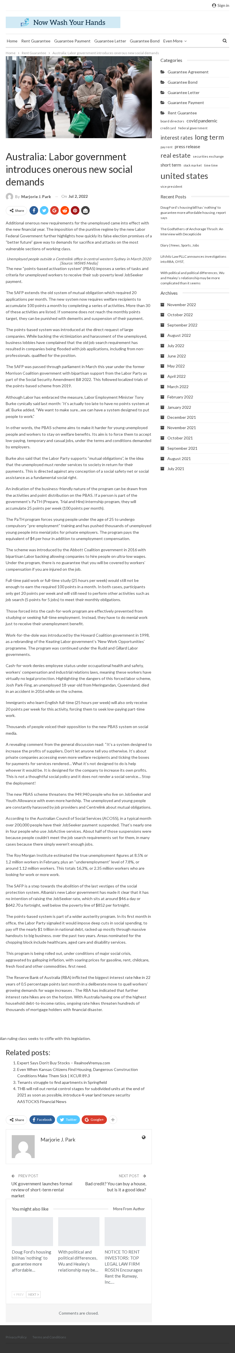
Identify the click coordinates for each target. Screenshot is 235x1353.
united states (184, 176)
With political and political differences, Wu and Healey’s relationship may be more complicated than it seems (192, 278)
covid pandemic (202, 120)
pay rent (166, 147)
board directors (172, 121)
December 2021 (181, 417)
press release (187, 146)
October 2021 (180, 437)
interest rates (176, 137)
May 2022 (176, 365)
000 (25, 824)
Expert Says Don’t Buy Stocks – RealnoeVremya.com (63, 1062)
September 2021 (182, 448)
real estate (175, 155)
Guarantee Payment (72, 40)
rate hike (133, 977)
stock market (192, 165)
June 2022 (176, 355)
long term (209, 137)
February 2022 (180, 396)
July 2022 (175, 345)
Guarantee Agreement (188, 71)
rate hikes (30, 996)
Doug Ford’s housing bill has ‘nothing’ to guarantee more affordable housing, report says (193, 212)
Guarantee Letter (110, 40)
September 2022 (182, 324)
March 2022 (178, 386)
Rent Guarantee (35, 40)
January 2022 (179, 407)
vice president (171, 186)
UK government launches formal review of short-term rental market (41, 1189)
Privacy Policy (16, 1337)
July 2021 (175, 468)
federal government (192, 128)
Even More (173, 40)
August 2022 (179, 335)
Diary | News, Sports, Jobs (179, 245)
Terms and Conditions (49, 1337)
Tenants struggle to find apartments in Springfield (62, 1082)
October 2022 (180, 314)
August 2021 (179, 458)
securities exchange (208, 156)
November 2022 (181, 304)
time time (211, 165)
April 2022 (176, 376)
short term (170, 164)
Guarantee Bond (145, 40)
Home (12, 40)
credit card (168, 128)
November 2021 (181, 427)
